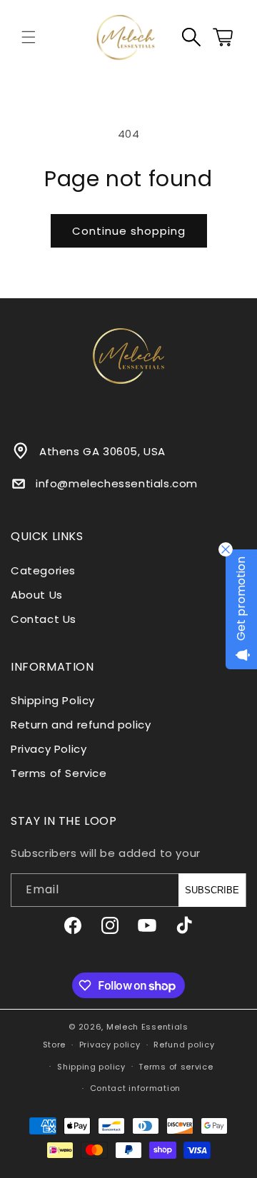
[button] (28, 37)
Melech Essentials (147, 1026)
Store (54, 1044)
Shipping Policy (53, 700)
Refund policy (183, 1044)
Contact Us (43, 618)
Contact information (135, 1088)
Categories (43, 570)
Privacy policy (110, 1044)
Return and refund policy (81, 724)
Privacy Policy (48, 748)
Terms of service (175, 1066)
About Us (37, 594)
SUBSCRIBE (212, 890)
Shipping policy (91, 1066)
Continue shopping (129, 230)
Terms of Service (59, 773)
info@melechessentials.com (117, 483)
